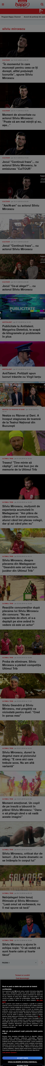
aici (39, 1016)
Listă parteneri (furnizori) (9, 1052)
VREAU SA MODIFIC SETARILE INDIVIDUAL (22, 1062)
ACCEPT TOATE (22, 1058)
